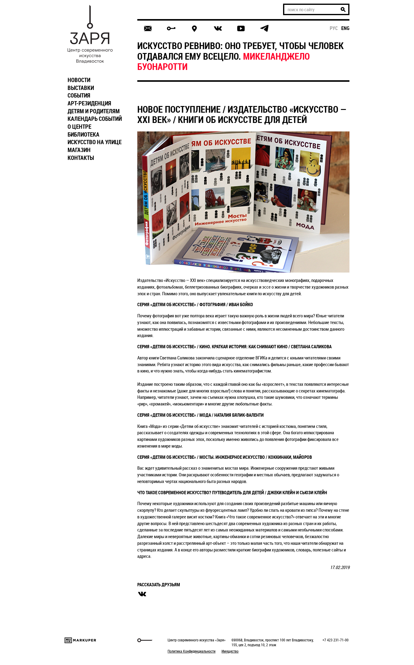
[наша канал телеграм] (264, 28)
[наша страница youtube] (241, 28)
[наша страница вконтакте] (218, 28)
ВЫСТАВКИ (81, 88)
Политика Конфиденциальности (191, 651)
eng (345, 28)
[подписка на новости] (148, 28)
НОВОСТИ (79, 80)
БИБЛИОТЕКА (83, 134)
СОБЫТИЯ (79, 95)
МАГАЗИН (79, 150)
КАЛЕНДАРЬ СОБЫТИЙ (95, 119)
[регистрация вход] (171, 28)
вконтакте (142, 594)
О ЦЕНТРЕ (79, 127)
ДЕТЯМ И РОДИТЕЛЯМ (94, 111)
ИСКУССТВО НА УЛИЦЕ (95, 142)
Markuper (80, 640)
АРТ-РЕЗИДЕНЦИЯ (89, 103)
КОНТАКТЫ (81, 158)
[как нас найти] (194, 28)
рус (334, 28)
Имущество (230, 651)
